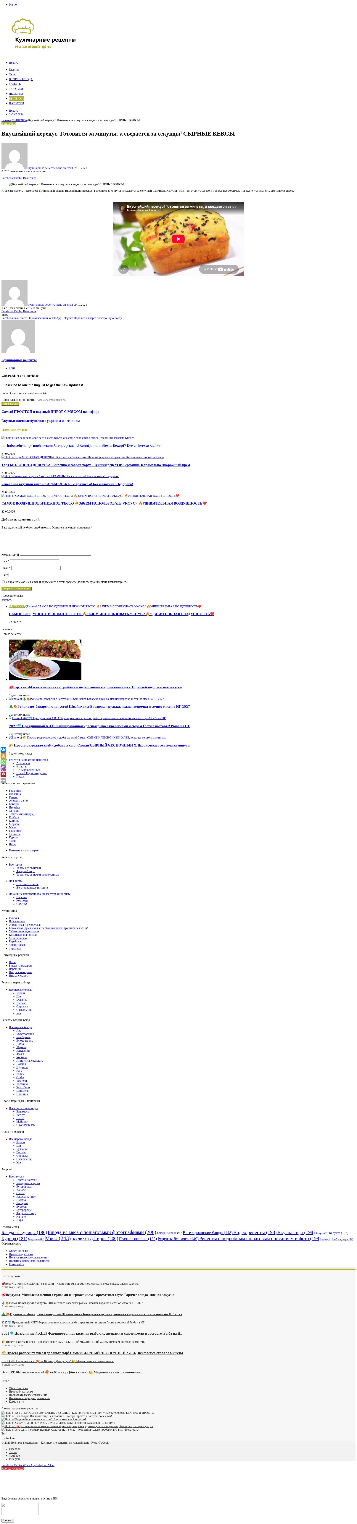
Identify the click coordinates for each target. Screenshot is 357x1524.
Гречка (13, 797)
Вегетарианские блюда (208, 1232)
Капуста (14, 820)
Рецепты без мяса (178, 1238)
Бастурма (22, 1203)
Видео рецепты (255, 1232)
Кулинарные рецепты (42, 168)
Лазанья (21, 1064)
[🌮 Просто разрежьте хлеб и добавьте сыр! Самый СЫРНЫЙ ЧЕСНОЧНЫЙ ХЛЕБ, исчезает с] (87, 737)
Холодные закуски (28, 1183)
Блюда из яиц (24, 1040)
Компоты (22, 900)
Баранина (15, 790)
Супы (12, 74)
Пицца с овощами (20, 972)
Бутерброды (24, 1186)
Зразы (20, 1053)
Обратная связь (18, 1250)
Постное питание (27, 884)
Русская (14, 918)
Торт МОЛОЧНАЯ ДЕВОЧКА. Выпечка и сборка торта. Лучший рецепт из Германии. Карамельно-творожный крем (95, 465)
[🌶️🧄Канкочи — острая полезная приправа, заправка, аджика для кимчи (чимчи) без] (77, 1426)
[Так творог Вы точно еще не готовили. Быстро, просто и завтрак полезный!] (56, 1416)
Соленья (21, 903)
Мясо (12, 827)
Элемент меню (18, 800)
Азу (18, 1030)
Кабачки (14, 804)
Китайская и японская (23, 934)
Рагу (19, 1070)
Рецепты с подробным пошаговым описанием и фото (260, 1238)
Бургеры (21, 1206)
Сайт (4, 574)
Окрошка (22, 1006)
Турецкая (15, 948)
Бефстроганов (25, 1033)
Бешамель (22, 1111)
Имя (5, 561)
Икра (19, 1220)
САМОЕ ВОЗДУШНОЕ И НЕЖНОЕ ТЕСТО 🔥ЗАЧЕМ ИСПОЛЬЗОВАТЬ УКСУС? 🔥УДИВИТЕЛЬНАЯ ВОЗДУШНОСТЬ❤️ (104, 503)
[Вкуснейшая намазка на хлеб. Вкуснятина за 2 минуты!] (43, 1419)
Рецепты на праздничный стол (28, 759)
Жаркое (21, 1047)
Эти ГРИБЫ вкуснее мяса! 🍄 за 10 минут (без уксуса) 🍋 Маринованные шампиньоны (71, 1372)
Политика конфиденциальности (29, 1260)
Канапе (21, 1189)
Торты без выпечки (28, 867)
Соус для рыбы (25, 1124)
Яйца (12, 844)
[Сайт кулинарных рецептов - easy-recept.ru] (43, 48)
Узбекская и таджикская (24, 931)
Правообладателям (21, 1254)
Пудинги (22, 1067)
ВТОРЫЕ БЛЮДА (21, 79)
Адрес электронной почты (18, 399)
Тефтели (21, 1080)
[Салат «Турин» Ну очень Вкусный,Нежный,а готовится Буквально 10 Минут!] (58, 1422)
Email (6, 568)
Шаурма (21, 1199)
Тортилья (22, 1084)
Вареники (15, 968)
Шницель (22, 1090)
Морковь (14, 824)
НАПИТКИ (16, 103)
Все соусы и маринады (23, 1108)
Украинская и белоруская (25, 924)
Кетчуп (20, 1114)
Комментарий (10, 554)
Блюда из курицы (24, 1232)
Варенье (21, 897)
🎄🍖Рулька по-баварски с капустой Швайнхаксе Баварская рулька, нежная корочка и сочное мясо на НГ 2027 (99, 707)
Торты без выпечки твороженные (37, 874)
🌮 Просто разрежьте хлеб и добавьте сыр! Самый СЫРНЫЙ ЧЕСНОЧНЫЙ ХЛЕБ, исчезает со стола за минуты (99, 745)
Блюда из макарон (20, 965)
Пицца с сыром (18, 975)
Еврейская (15, 941)
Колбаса (14, 817)
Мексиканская (18, 938)
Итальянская (17, 921)
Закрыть (7, 1520)
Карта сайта (16, 1264)
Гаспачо (21, 1003)
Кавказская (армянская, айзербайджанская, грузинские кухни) (48, 928)
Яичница (22, 1094)
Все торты (15, 864)
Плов (12, 962)
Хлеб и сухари (342, 1239)
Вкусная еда (296, 1232)
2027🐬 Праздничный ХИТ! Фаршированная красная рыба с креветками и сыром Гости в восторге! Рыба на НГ (99, 726)
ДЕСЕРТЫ (16, 94)
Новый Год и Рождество (31, 773)
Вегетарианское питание (32, 887)
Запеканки (23, 1050)
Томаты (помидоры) (21, 814)
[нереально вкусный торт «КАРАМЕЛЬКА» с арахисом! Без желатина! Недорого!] (60, 476)
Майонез (22, 1121)
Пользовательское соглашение (28, 1257)
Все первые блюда (20, 989)
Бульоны (21, 999)
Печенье (82, 1239)
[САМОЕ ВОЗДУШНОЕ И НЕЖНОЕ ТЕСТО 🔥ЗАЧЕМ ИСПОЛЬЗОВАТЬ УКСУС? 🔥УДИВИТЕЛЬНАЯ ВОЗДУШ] (90, 495)
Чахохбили (23, 1087)
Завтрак (322, 1233)
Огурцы (14, 810)
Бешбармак (23, 1037)
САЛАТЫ (15, 84)
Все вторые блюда (20, 1027)
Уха (18, 1013)
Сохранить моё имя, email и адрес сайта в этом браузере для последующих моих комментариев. (66, 581)
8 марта (21, 766)
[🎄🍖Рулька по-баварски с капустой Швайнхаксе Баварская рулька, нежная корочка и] (86, 698)
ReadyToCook (100, 1442)
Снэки (20, 1193)
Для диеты (15, 880)
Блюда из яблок (169, 1233)
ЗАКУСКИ (16, 89)
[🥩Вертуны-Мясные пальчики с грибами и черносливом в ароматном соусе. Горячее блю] (45, 679)
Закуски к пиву (26, 1196)
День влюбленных (28, 769)
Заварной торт (25, 871)
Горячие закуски (26, 1179)
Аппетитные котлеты (30, 1060)
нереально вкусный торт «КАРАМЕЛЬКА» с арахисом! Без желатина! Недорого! (67, 484)
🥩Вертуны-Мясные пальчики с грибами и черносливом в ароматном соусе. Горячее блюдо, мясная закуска (95, 687)
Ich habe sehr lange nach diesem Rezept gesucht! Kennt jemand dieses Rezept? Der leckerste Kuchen (81, 446)
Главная (14, 69)
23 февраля (23, 763)
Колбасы (21, 1057)
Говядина (15, 794)
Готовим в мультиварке (23, 850)
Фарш (12, 840)
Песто (20, 1118)
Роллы (20, 1074)
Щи (18, 996)
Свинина (14, 834)
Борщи (20, 993)
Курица (13, 837)
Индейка (14, 807)
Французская (17, 944)
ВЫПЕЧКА (16, 98)
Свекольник (24, 1009)
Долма (20, 1043)
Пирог (105, 1238)
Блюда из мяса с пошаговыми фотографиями (102, 1232)
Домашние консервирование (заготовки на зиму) (40, 893)
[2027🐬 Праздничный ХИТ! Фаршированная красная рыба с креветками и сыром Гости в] (87, 718)
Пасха (20, 776)
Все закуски (16, 1176)
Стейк (20, 1077)
